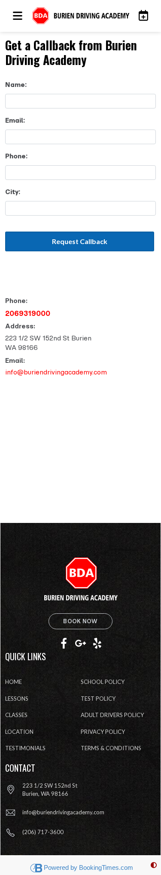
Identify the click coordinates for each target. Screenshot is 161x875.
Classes (16, 714)
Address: (20, 326)
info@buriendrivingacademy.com (56, 372)
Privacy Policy (103, 731)
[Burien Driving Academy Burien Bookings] (141, 15)
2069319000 (27, 313)
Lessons (16, 698)
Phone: (16, 301)
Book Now (80, 621)
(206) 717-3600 (43, 832)
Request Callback (79, 241)
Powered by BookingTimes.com (88, 867)
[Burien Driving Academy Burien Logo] (80, 16)
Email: (15, 360)
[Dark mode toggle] (154, 865)
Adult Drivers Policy (112, 714)
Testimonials (25, 748)
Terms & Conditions (111, 748)
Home (13, 681)
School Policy (103, 681)
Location (19, 731)
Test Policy (98, 698)
